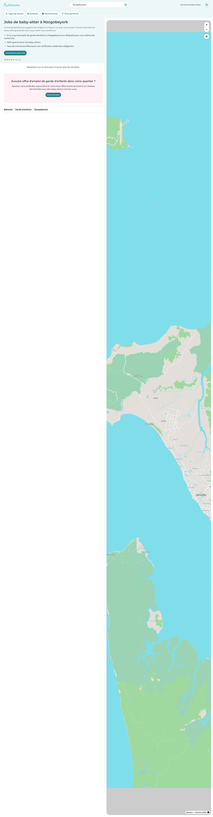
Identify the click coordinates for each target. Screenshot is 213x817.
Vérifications (51, 14)
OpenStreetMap (200, 812)
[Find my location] (206, 36)
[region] (158, 417)
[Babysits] (12, 5)
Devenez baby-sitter (190, 5)
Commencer (53, 95)
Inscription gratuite (15, 53)
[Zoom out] (206, 29)
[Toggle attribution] (208, 812)
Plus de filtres (71, 14)
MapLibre (189, 812)
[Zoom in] (206, 24)
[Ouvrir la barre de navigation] (206, 4)
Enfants (34, 14)
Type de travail (15, 14)
